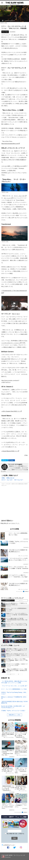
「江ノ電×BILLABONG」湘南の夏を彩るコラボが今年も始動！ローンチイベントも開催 (14, 682)
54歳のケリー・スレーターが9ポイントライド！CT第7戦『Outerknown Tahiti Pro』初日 (17, 615)
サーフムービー (19, 480)
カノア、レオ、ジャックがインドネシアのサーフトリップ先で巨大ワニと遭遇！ (16, 625)
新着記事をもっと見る (14, 714)
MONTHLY (7, 600)
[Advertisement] (14, 503)
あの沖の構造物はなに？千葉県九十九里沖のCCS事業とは (16, 604)
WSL (3, 478)
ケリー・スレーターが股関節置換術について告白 (14, 689)
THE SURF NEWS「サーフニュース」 (13, 855)
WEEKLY (21, 600)
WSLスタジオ (10, 478)
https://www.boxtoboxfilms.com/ (9, 143)
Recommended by (19, 591)
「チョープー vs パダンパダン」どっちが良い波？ (14, 685)
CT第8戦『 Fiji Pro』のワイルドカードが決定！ (13, 710)
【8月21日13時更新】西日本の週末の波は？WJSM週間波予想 (14, 702)
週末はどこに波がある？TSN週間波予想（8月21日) (13, 697)
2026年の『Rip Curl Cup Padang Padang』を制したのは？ (14, 693)
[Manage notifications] (3, 856)
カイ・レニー (7, 198)
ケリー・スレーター (19, 195)
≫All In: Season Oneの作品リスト (10, 411)
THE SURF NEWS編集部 (15, 464)
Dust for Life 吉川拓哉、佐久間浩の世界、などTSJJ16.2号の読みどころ (13, 706)
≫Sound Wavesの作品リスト (9, 451)
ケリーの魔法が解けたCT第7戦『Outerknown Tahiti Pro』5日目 (16, 620)
